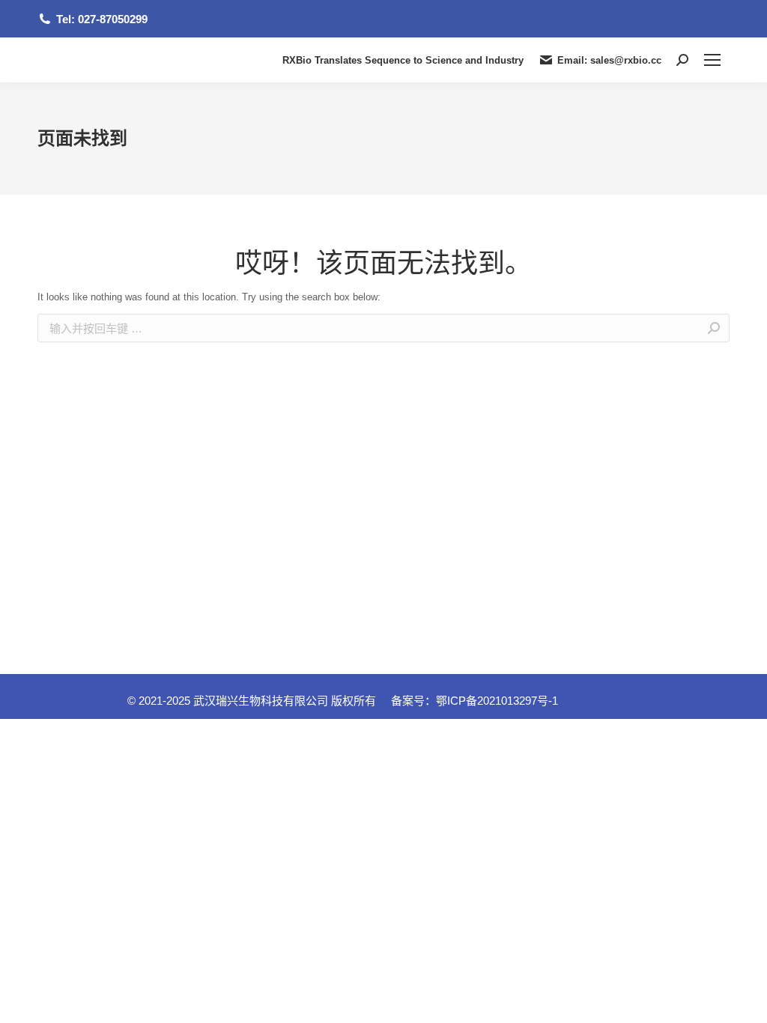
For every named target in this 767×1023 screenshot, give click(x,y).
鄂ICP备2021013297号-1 (497, 700)
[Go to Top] (745, 1001)
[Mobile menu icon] (712, 60)
